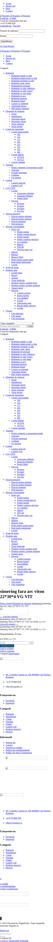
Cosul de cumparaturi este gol (13, 21)
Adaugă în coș (7, 646)
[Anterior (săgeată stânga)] (1, 936)
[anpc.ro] (26, 769)
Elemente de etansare (21, 603)
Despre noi (10, 6)
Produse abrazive (13, 729)
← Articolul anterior (9, 616)
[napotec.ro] (14, 614)
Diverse (9, 732)
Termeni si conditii (14, 747)
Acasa (8, 3)
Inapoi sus (4, 930)
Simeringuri (37, 603)
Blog (8, 8)
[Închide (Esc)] (9, 933)
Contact (9, 11)
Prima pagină (6, 603)
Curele (9, 719)
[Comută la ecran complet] (4, 933)
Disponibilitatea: (7, 634)
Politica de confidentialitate (18, 750)
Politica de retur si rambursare (19, 752)
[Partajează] (7, 933)
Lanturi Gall (11, 727)
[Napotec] (15, 16)
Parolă (3, 36)
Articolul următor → (9, 624)
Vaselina (9, 721)
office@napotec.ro (14, 823)
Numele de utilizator (9, 31)
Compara (4, 940)
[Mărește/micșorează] (1, 933)
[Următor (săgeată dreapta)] (4, 936)
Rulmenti (10, 714)
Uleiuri (9, 724)
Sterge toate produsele (18, 940)
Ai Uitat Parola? (7, 46)
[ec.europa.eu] (26, 758)
